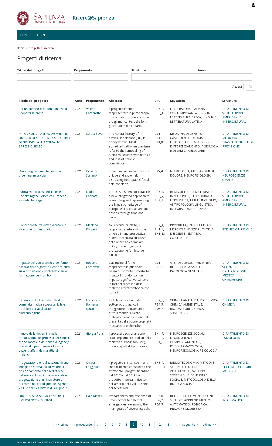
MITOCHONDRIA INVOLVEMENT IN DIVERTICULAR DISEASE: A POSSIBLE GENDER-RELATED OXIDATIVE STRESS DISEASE (45, 140)
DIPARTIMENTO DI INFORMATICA (235, 398)
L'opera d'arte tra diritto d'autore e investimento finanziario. (42, 227)
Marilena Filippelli (92, 227)
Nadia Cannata (92, 194)
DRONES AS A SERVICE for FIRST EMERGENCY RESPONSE (41, 398)
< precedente (83, 424)
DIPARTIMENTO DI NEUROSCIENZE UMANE (235, 175)
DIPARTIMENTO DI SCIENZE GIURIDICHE (237, 227)
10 (141, 424)
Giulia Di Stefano (91, 173)
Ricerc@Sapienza (93, 17)
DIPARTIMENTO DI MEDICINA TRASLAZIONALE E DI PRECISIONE (237, 140)
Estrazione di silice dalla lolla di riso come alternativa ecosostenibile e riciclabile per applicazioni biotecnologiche (43, 306)
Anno (202, 70)
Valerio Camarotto (93, 111)
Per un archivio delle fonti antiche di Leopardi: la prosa (43, 111)
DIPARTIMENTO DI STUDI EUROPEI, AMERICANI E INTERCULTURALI (235, 115)
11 (150, 424)
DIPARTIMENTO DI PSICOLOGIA (235, 335)
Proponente (83, 70)
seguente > (190, 424)
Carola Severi (95, 134)
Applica (250, 86)
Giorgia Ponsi (95, 333)
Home (24, 35)
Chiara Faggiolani (93, 364)
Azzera (237, 86)
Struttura (138, 70)
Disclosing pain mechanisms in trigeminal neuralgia (40, 173)
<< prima (62, 424)
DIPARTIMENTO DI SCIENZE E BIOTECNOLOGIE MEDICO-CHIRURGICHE (235, 271)
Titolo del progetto (32, 70)
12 (159, 424)
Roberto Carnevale (93, 265)
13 (167, 424)
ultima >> (209, 424)
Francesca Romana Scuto (93, 304)
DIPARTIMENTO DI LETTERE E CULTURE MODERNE (237, 366)
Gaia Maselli (94, 396)
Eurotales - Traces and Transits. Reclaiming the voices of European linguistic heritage (42, 196)
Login (40, 35)
